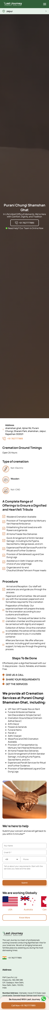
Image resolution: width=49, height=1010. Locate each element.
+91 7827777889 (15, 438)
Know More (24, 917)
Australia (28, 909)
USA (10, 909)
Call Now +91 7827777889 (23, 1005)
